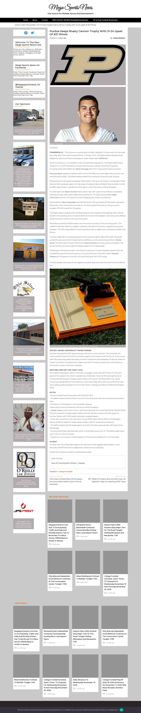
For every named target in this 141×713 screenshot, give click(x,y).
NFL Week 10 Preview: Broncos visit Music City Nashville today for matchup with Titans (107, 479)
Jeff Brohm (103, 158)
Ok (121, 710)
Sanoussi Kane (56, 174)
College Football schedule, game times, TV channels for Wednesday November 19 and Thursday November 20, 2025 (55, 685)
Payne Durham (71, 192)
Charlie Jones (55, 410)
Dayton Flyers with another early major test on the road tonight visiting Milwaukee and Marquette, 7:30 (114, 530)
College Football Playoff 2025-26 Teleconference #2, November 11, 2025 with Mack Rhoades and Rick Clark (114, 685)
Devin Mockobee (69, 202)
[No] (138, 710)
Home (25, 20)
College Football (65, 472)
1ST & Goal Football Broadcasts (105, 20)
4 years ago (62, 38)
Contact (45, 20)
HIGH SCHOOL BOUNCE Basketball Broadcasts (70, 20)
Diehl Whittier (119, 38)
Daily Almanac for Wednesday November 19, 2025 (84, 682)
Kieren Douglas (82, 169)
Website (81, 463)
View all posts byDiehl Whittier (64, 463)
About (35, 20)
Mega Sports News (70, 8)
